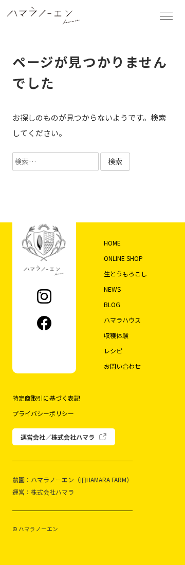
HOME (112, 242)
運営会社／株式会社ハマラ (58, 436)
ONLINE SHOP (123, 258)
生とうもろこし (125, 273)
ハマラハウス (122, 319)
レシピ (113, 350)
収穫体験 (116, 335)
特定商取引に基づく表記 (46, 397)
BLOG (112, 304)
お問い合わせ (122, 366)
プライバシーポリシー (43, 413)
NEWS (112, 289)
